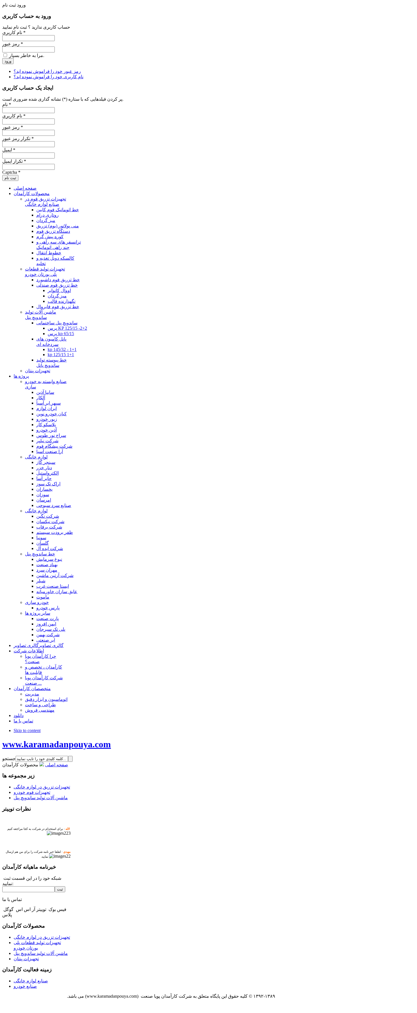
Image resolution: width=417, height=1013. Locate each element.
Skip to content (27, 730)
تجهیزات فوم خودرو (32, 792)
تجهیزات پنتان (26, 958)
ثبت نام (10, 178)
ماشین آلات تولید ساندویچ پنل (41, 797)
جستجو (9, 758)
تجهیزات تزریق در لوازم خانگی (42, 786)
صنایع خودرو (25, 986)
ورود (8, 61)
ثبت (60, 889)
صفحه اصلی (56, 764)
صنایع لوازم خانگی (31, 980)
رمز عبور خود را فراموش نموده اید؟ (47, 71)
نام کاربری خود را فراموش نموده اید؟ (48, 76)
